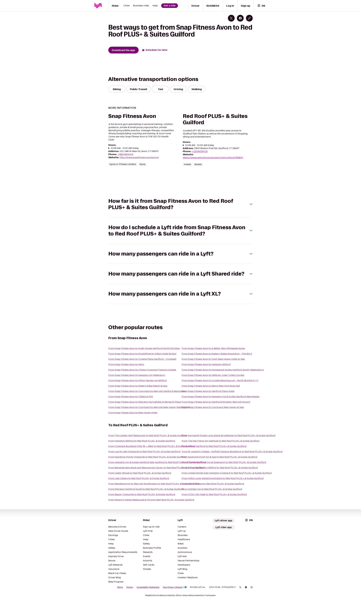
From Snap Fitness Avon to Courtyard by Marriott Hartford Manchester (147, 391)
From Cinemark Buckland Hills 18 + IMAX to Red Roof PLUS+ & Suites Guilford (151, 446)
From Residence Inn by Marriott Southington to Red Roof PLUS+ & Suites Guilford (153, 483)
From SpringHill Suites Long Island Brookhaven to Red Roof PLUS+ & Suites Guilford (228, 435)
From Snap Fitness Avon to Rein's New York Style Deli (211, 385)
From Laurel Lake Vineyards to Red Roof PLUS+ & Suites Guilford (144, 451)
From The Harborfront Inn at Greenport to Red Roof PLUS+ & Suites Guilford (224, 462)
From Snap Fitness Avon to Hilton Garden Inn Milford (137, 380)
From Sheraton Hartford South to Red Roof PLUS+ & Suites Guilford (145, 489)
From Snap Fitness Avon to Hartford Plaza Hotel (208, 391)
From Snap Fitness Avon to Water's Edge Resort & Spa (137, 385)
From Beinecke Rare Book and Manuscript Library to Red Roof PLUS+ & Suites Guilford (156, 467)
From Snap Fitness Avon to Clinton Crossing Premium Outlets (142, 369)
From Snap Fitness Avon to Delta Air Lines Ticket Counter (213, 375)
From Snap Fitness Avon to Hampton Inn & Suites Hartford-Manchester (221, 396)
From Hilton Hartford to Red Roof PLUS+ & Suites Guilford (214, 446)
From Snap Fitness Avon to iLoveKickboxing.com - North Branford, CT (220, 380)
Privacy (129, 587)
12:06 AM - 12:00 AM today (199, 145)
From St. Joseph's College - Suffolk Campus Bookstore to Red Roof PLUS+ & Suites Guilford (232, 451)
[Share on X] (231, 18)
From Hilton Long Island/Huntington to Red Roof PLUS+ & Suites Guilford (223, 478)
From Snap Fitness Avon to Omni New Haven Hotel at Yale (213, 359)
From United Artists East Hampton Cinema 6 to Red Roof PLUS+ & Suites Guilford (227, 473)
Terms (120, 587)
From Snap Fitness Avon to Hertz (126, 364)
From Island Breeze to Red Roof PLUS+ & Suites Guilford (213, 483)
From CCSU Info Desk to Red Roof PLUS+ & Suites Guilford (214, 494)
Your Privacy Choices (172, 587)
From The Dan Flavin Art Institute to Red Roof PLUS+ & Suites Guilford (220, 440)
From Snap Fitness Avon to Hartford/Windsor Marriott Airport (216, 402)
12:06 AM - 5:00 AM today (125, 148)
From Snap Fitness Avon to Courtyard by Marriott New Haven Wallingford (149, 407)
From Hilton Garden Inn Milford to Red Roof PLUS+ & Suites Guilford (220, 467)
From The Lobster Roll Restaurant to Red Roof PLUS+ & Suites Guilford (147, 435)
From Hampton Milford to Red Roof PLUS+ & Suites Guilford (141, 440)
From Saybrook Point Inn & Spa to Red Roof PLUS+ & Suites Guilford (219, 457)
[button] (180, 204)
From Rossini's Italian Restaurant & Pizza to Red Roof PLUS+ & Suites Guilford (151, 499)
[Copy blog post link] (249, 18)
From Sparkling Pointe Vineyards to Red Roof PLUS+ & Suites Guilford (147, 457)
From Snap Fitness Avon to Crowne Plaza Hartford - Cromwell (142, 359)
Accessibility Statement (148, 587)
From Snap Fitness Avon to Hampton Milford (206, 364)
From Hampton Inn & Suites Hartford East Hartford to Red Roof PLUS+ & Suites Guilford (157, 462)
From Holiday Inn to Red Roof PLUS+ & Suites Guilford (212, 489)
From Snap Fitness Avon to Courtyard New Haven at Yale (213, 407)
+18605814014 (125, 154)
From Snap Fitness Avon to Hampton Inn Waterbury (136, 375)
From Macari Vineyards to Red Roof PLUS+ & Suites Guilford (141, 494)
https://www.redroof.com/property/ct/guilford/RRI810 (213, 157)
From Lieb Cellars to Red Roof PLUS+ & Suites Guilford (138, 478)
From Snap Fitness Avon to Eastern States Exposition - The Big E (217, 353)
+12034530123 (200, 151)
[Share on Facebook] (240, 18)
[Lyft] (98, 5)
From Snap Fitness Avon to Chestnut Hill (130, 396)
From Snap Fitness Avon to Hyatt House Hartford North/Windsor (144, 348)
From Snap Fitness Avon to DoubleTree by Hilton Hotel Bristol (142, 353)
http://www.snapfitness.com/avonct (139, 157)
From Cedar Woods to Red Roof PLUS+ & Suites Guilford (139, 473)
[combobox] (261, 5)
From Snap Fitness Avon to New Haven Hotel (132, 412)
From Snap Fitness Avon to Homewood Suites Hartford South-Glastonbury (223, 369)
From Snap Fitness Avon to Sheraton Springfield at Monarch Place (144, 402)
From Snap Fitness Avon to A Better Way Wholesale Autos (213, 348)
